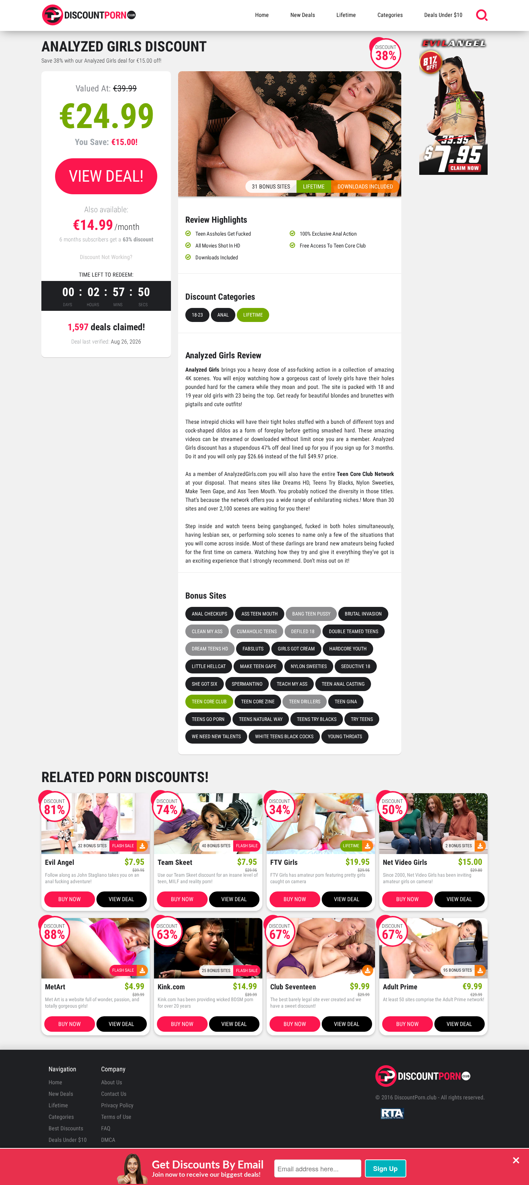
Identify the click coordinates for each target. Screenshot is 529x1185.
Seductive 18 (355, 666)
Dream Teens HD (210, 648)
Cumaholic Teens (257, 631)
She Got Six (204, 684)
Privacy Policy (117, 1105)
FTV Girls (284, 862)
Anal (223, 315)
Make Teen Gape (258, 666)
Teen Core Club (209, 701)
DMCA (108, 1139)
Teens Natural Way (260, 719)
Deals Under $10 (443, 15)
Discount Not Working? (106, 257)
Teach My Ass (292, 684)
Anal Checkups (209, 614)
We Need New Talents (216, 736)
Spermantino (247, 684)
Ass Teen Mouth (259, 614)
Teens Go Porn (208, 719)
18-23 (197, 315)
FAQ (105, 1128)
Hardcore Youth (348, 648)
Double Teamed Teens (353, 631)
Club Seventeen (293, 987)
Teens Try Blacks (316, 719)
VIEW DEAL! (106, 176)
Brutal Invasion (363, 614)
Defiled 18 (303, 631)
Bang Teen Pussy (311, 614)
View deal (121, 899)
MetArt (55, 987)
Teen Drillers (304, 701)
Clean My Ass (207, 631)
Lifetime (346, 15)
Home (262, 15)
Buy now (69, 899)
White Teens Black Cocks (284, 736)
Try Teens (362, 719)
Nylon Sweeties (309, 666)
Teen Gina (346, 701)
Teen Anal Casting (343, 684)
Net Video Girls (405, 862)
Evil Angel (59, 862)
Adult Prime (400, 987)
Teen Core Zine (258, 701)
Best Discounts (66, 1128)
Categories (390, 15)
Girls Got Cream (296, 648)
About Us (111, 1082)
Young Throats (345, 736)
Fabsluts (253, 648)
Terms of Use (116, 1116)
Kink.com (171, 987)
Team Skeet (175, 862)
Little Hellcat (209, 666)
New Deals (302, 15)
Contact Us (113, 1093)
